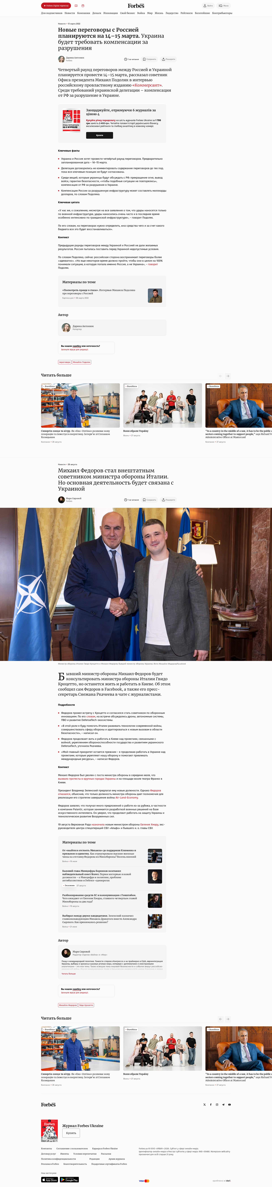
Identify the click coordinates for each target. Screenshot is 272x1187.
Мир (150, 13)
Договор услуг (48, 1154)
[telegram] (223, 1104)
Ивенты (64, 1154)
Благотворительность (75, 1164)
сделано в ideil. (221, 1181)
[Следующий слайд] (228, 376)
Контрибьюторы (222, 13)
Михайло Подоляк (81, 362)
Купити (99, 135)
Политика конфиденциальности (58, 1159)
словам (90, 716)
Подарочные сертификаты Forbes (109, 1164)
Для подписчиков (51, 13)
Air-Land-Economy (127, 797)
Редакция (94, 1159)
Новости (70, 13)
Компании (83, 13)
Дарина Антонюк (75, 57)
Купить (71, 1133)
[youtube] (229, 1104)
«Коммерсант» (147, 85)
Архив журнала (117, 1159)
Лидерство (171, 13)
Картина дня (68, 298)
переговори (64, 362)
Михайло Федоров (68, 1005)
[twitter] (204, 1104)
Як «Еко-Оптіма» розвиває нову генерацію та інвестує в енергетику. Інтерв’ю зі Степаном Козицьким (75, 434)
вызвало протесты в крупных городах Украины (87, 778)
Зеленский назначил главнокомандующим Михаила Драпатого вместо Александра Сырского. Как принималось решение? (99, 919)
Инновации (110, 13)
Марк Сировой (73, 498)
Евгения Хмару (149, 824)
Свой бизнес (127, 13)
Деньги (96, 13)
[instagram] (217, 1104)
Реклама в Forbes (50, 1164)
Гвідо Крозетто (86, 1005)
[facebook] (211, 1104)
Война (141, 13)
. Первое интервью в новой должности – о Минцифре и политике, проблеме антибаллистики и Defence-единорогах (96, 876)
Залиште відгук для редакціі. (74, 349)
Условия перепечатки (84, 1154)
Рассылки (106, 1154)
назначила (98, 824)
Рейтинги (187, 13)
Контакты (46, 1148)
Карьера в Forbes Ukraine (105, 1148)
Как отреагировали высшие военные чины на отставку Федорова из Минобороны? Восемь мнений (99, 853)
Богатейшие (202, 13)
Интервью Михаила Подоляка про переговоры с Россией (98, 292)
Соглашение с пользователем (72, 1148)
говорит (153, 264)
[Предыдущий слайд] (221, 1019)
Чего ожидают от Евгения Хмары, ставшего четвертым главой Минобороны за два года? (99, 898)
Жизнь (159, 13)
